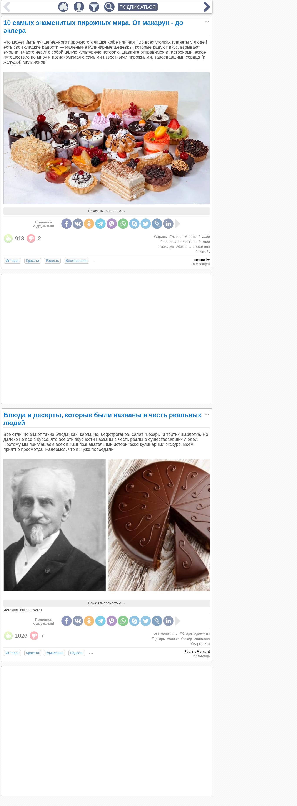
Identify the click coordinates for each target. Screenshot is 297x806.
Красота (32, 261)
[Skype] (134, 223)
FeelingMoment (197, 651)
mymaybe (202, 259)
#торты (191, 236)
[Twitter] (145, 223)
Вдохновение (76, 261)
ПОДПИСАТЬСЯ (137, 7)
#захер (204, 236)
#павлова (168, 241)
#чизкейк (203, 251)
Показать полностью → (106, 211)
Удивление (54, 653)
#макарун (166, 246)
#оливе (173, 639)
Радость (52, 261)
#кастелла (202, 246)
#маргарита (200, 644)
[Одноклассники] (89, 223)
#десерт (176, 236)
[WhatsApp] (123, 223)
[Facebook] (66, 223)
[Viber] (112, 223)
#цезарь (158, 639)
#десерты (202, 634)
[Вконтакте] (78, 223)
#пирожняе (188, 241)
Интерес (12, 261)
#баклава (183, 246)
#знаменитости (165, 634)
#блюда (186, 634)
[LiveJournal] (157, 223)
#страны (161, 236)
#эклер (204, 241)
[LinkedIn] (168, 223)
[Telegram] (100, 223)
